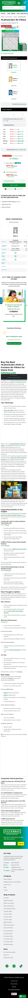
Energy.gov (8, 570)
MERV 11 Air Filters (9, 903)
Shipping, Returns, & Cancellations (12, 882)
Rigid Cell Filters (8, 922)
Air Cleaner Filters (8, 936)
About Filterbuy (8, 879)
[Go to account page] (18, 3)
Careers (6, 890)
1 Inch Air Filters (8, 911)
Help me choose (22, 104)
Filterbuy (20, 671)
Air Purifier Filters (8, 939)
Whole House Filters (9, 925)
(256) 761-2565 (15, 865)
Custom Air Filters (8, 927)
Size (8, 13)
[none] (14, 72)
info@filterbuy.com (16, 867)
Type (18, 13)
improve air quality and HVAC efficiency (11, 515)
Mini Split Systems (8, 944)
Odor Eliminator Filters (9, 908)
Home (2, 16)
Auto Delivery (10, 163)
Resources (6, 954)
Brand (13, 13)
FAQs (5, 887)
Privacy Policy (14, 983)
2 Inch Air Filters (8, 914)
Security (14, 986)
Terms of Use (14, 981)
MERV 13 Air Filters (9, 906)
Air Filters (6, 897)
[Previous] (2, 305)
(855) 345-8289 (15, 862)
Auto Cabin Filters (8, 930)
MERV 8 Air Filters (8, 900)
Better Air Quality (8, 410)
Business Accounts (8, 957)
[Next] (26, 305)
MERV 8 (6, 692)
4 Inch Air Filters (8, 916)
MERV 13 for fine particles (19, 549)
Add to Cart (14, 185)
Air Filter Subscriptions (10, 952)
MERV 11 (6, 695)
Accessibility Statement (14, 989)
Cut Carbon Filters (8, 941)
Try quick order (22, 149)
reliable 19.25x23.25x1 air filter (18, 380)
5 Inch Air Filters (8, 919)
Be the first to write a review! (14, 343)
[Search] (24, 8)
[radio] (14, 66)
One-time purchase (11, 172)
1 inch (15, 16)
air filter (10, 678)
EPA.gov (7, 524)
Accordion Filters (8, 933)
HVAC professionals (14, 649)
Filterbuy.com (8, 372)
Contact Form (7, 884)
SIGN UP (20, 843)
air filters (8, 16)
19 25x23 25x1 (22, 16)
